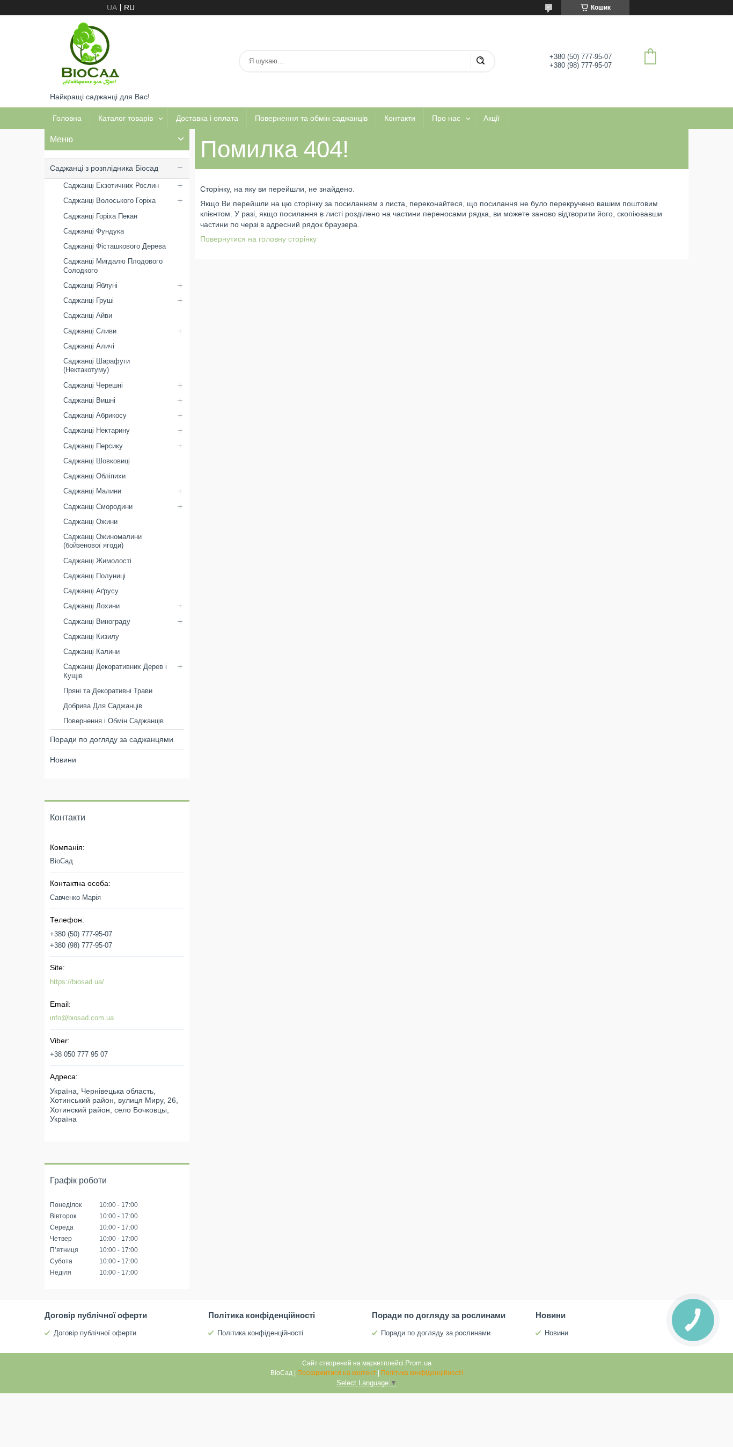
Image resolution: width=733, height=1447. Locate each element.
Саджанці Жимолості (97, 561)
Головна (67, 118)
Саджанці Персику (93, 446)
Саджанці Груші (88, 300)
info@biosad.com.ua (82, 1018)
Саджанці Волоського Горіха (109, 201)
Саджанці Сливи (89, 331)
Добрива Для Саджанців (102, 706)
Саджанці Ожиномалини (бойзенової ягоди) (102, 541)
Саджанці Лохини (91, 606)
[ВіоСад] (90, 53)
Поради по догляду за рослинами (435, 1333)
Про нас (446, 118)
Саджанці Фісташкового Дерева (114, 246)
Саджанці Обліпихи (94, 476)
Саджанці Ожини (90, 522)
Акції (491, 118)
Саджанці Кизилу (91, 636)
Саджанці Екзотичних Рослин (111, 185)
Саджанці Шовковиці (96, 461)
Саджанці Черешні (93, 385)
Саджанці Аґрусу (91, 591)
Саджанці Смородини (98, 507)
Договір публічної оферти (95, 1333)
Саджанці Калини (91, 652)
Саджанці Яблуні (90, 285)
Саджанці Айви (87, 315)
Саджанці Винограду (96, 621)
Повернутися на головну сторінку (258, 239)
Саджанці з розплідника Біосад (104, 168)
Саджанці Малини (92, 491)
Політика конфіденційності (260, 1333)
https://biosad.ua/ (77, 982)
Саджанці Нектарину (96, 430)
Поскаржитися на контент (336, 1373)
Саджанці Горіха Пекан (100, 216)
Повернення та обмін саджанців (311, 118)
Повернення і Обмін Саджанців (113, 721)
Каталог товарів (125, 118)
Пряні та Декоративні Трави (107, 691)
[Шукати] (480, 61)
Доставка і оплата (207, 118)
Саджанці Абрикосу (95, 415)
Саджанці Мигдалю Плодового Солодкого (113, 265)
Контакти (399, 118)
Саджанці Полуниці (94, 576)
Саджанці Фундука (93, 231)
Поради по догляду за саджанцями (111, 739)
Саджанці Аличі (88, 346)
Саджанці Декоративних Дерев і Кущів (115, 671)
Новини (63, 759)
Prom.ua (418, 1363)
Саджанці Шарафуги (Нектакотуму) (96, 365)
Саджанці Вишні (89, 400)
